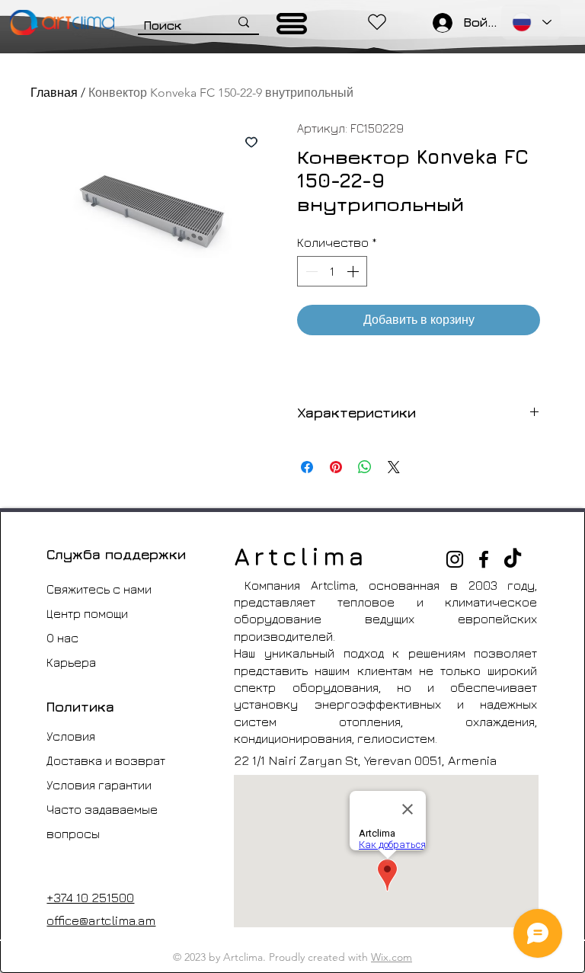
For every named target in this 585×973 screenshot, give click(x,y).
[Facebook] (483, 559)
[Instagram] (454, 559)
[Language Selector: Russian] (531, 22)
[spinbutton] (332, 271)
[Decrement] (310, 271)
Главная (54, 92)
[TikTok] (512, 559)
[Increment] (354, 271)
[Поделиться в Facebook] (307, 467)
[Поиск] (244, 22)
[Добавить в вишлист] (251, 141)
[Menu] (292, 24)
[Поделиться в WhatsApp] (365, 467)
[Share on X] (394, 467)
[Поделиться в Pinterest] (336, 467)
